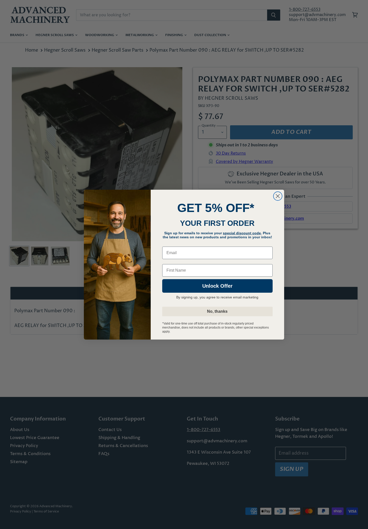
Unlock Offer (217, 286)
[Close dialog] (277, 196)
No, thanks (217, 311)
